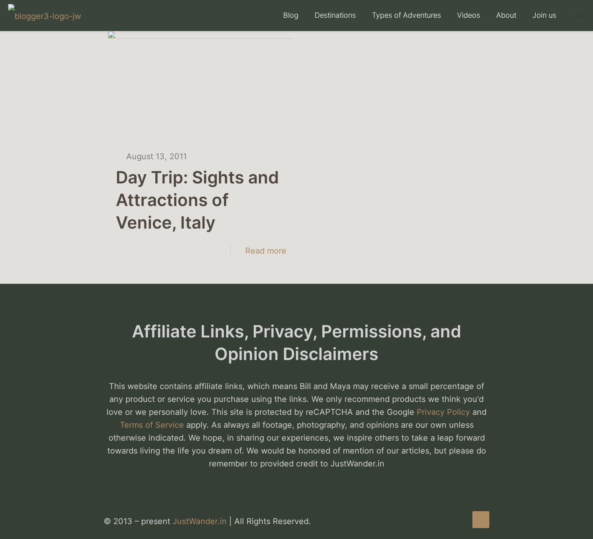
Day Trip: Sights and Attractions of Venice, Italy (197, 200)
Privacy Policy (443, 412)
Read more (265, 251)
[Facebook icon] (444, 522)
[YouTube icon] (453, 522)
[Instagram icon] (461, 522)
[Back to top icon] (480, 519)
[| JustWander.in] (44, 15)
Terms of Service (152, 425)
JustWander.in (200, 521)
